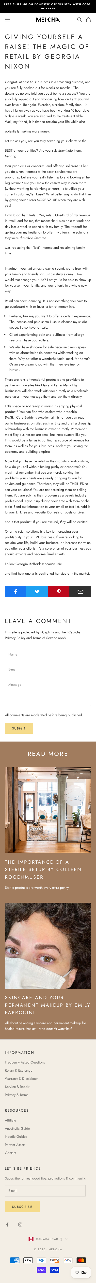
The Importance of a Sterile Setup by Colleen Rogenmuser (43, 870)
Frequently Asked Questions (25, 1062)
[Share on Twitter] (37, 591)
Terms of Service (45, 637)
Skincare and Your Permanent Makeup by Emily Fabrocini (48, 1005)
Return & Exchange (18, 1070)
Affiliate (10, 1120)
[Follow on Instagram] (20, 1224)
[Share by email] (80, 591)
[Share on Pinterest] (59, 591)
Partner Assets (15, 1144)
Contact (10, 1152)
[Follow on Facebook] (7, 1224)
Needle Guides (16, 1136)
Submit (19, 728)
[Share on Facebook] (15, 591)
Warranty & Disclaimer (21, 1078)
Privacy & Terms (16, 1094)
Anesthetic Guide (17, 1128)
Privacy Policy (15, 637)
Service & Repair (17, 1086)
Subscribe (22, 1206)
